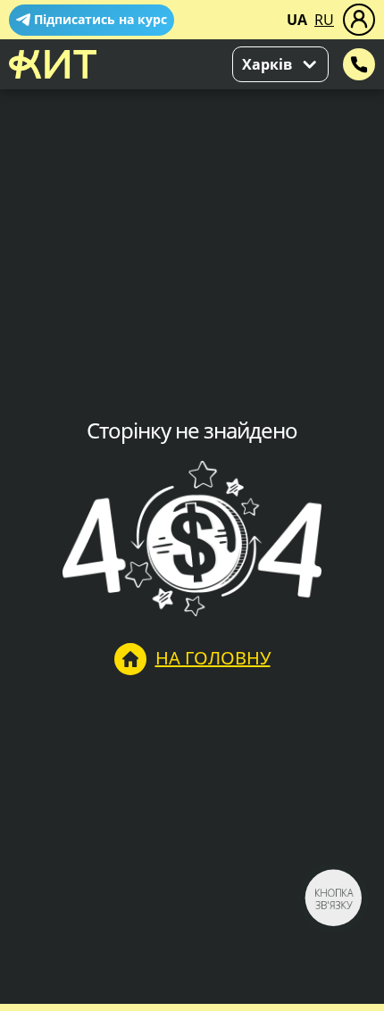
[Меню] (359, 20)
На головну (213, 658)
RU (324, 19)
